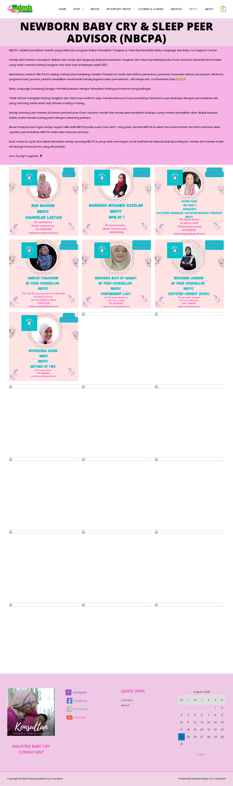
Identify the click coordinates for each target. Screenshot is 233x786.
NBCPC (193, 9)
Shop (76, 9)
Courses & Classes (150, 9)
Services (176, 9)
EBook (95, 9)
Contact (127, 700)
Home (62, 9)
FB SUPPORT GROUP (119, 9)
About (209, 9)
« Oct (200, 754)
